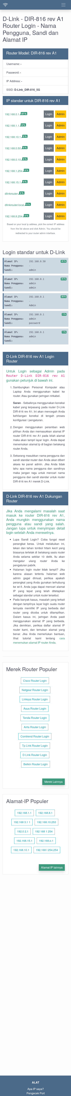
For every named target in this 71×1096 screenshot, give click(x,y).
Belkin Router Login (35, 764)
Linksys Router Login (35, 699)
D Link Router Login (35, 755)
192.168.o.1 (46, 841)
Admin (61, 114)
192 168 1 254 (44, 831)
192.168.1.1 (12, 125)
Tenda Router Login (35, 718)
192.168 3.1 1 (22, 822)
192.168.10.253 (46, 822)
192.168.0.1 (12, 114)
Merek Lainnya (53, 782)
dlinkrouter (11, 194)
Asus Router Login (34, 708)
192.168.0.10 (13, 160)
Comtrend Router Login (35, 736)
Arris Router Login (35, 727)
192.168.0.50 (13, 148)
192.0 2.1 (22, 831)
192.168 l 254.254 (47, 850)
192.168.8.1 (45, 813)
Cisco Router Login (35, 681)
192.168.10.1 (13, 137)
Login (48, 114)
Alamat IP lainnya (52, 867)
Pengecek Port (36, 1093)
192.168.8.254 (13, 216)
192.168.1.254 (13, 171)
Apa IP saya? (35, 1089)
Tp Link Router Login (35, 746)
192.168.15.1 (13, 182)
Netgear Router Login (35, 690)
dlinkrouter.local (14, 205)
